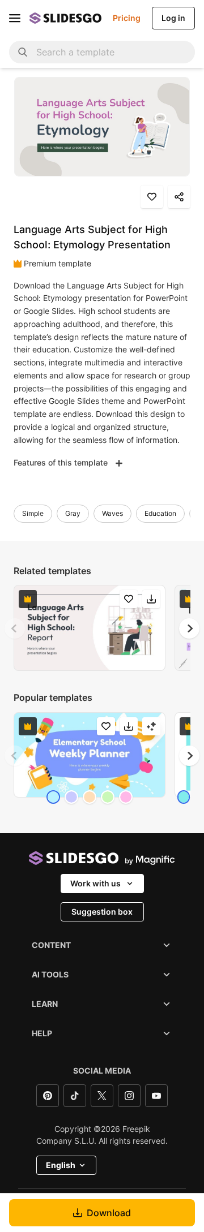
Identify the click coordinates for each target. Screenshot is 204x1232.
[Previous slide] (15, 628)
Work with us (95, 883)
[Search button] (22, 52)
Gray (72, 513)
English (60, 1165)
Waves (112, 513)
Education (160, 513)
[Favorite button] (152, 197)
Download (109, 1212)
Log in (173, 18)
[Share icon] (179, 197)
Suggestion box (102, 911)
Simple (33, 513)
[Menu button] (14, 18)
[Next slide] (189, 628)
